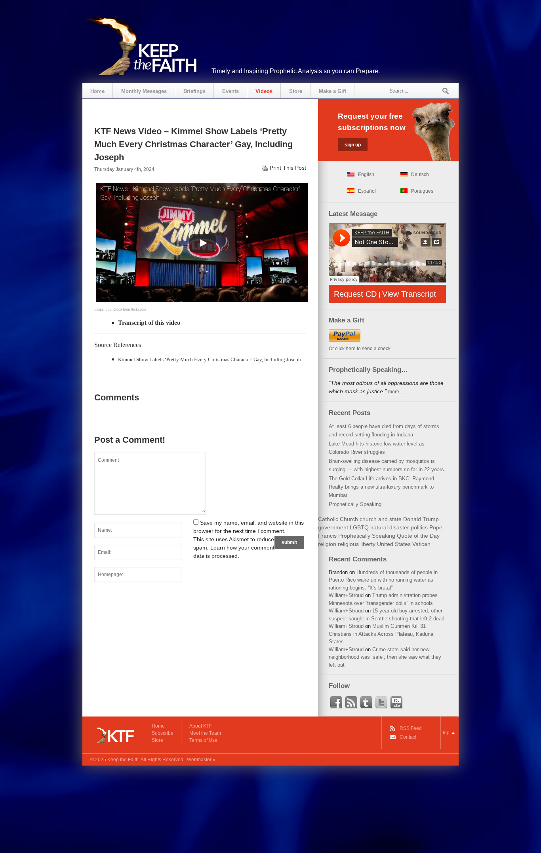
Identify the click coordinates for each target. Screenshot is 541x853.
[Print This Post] (265, 168)
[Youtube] (396, 702)
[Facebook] (336, 702)
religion (327, 544)
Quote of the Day (418, 536)
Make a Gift (332, 91)
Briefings (194, 91)
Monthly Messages (144, 91)
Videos (263, 91)
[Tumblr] (366, 702)
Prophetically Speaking (366, 536)
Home (97, 91)
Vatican (421, 544)
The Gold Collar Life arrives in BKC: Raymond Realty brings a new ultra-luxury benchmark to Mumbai (381, 487)
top (446, 732)
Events (230, 91)
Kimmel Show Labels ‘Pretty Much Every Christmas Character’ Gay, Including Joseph (209, 359)
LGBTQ (359, 527)
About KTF (200, 726)
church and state (381, 519)
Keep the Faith (123, 759)
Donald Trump (421, 519)
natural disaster (389, 527)
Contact (408, 737)
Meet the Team (205, 733)
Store (295, 91)
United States (394, 544)
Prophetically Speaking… (358, 504)
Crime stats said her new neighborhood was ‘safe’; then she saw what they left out (385, 657)
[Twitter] (381, 702)
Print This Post (288, 168)
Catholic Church (338, 519)
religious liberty (356, 544)
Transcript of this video (149, 322)
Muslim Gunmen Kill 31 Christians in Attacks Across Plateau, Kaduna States (381, 633)
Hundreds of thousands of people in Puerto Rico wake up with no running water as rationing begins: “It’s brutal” (383, 580)
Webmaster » (201, 759)
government (333, 527)
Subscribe (162, 733)
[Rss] (351, 702)
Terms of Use (203, 740)
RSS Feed (411, 728)
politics (419, 527)
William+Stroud (346, 595)
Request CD (355, 294)
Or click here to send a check (360, 348)
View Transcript (409, 294)
